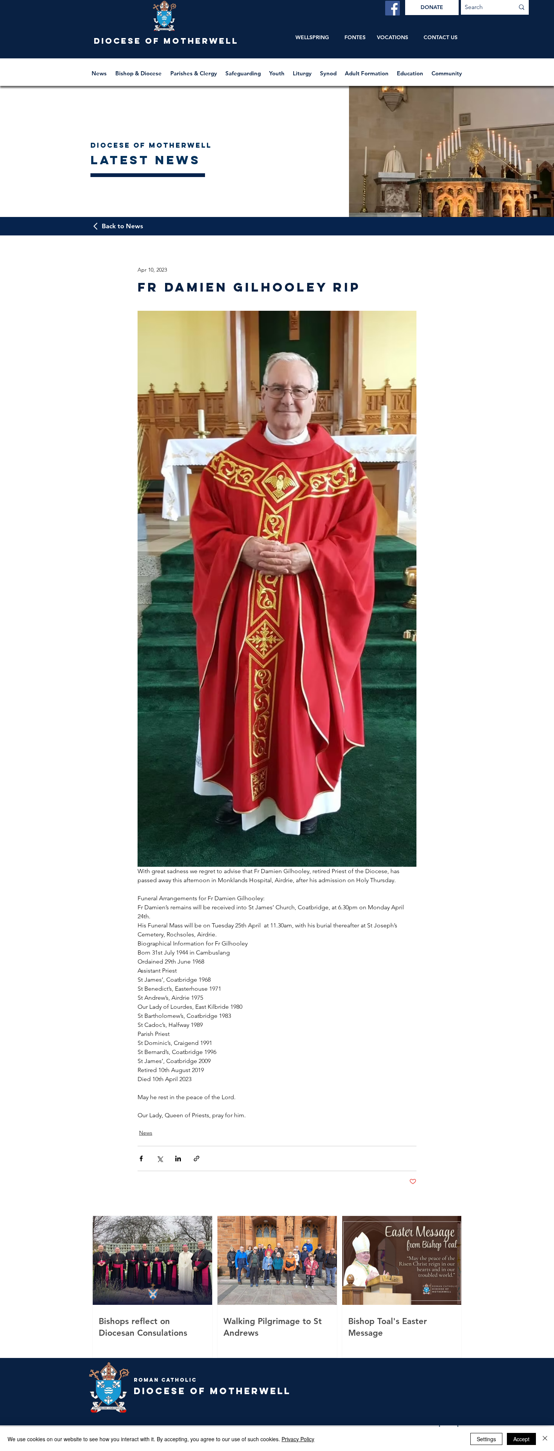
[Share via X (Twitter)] (159, 1158)
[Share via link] (196, 1158)
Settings (486, 1439)
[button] (139, 70)
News (145, 1132)
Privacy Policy (298, 1439)
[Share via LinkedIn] (178, 1158)
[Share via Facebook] (141, 1158)
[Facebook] (392, 8)
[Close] (544, 1439)
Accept (521, 1439)
